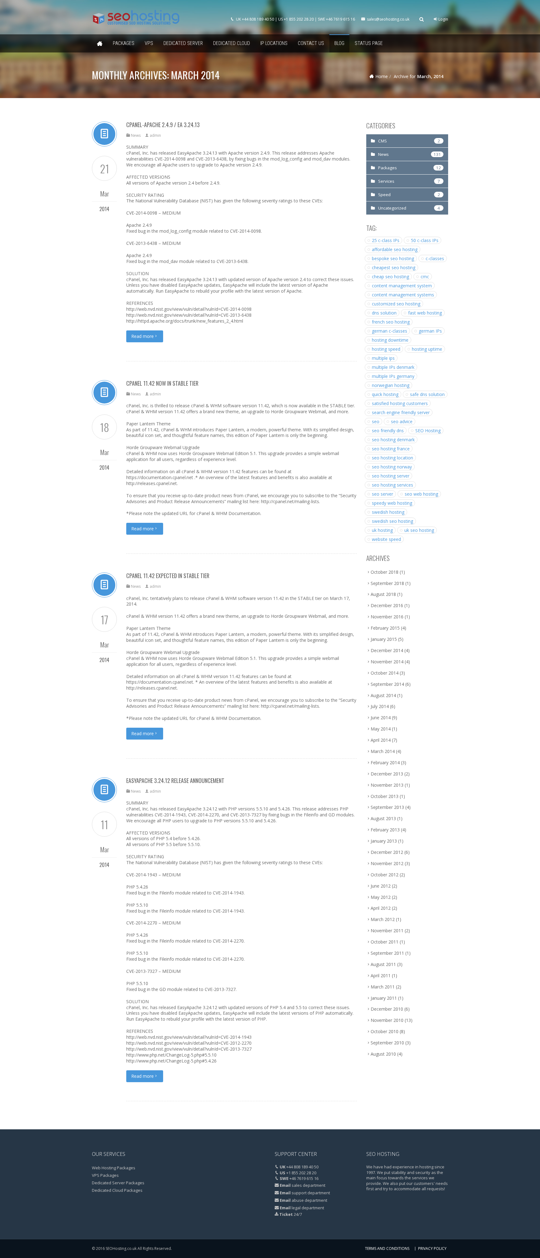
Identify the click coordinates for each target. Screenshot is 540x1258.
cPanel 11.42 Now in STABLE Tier (162, 383)
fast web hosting (425, 313)
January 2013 (384, 841)
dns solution (384, 313)
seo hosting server (390, 476)
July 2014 (380, 706)
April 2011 (381, 975)
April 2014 (381, 740)
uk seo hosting (419, 530)
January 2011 (384, 998)
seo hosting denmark (393, 440)
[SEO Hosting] (136, 17)
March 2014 (383, 751)
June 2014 (381, 718)
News (136, 135)
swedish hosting (388, 512)
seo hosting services (392, 485)
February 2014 (385, 762)
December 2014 (387, 650)
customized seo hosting (396, 304)
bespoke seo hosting (393, 258)
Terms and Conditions (387, 1248)
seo (375, 421)
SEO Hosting (428, 430)
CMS (382, 141)
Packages (123, 43)
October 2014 (384, 673)
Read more (142, 336)
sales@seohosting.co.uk (388, 19)
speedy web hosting (392, 503)
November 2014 (387, 662)
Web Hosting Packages (113, 1168)
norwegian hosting (390, 385)
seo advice (401, 421)
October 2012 (384, 875)
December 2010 (387, 1009)
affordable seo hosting (395, 249)
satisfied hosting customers (400, 403)
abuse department (309, 1200)
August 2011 (383, 964)
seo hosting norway (392, 467)
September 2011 (387, 953)
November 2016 (387, 617)
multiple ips (383, 358)
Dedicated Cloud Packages (117, 1190)
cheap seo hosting (390, 277)
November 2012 (387, 863)
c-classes (435, 258)
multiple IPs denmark (393, 367)
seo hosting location (392, 458)
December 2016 (387, 605)
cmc (425, 277)
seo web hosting (421, 494)
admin (155, 135)
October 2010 (384, 1031)
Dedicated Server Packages (118, 1183)
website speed (386, 539)
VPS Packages (105, 1175)
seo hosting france (391, 449)
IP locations (274, 43)
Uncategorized (392, 208)
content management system (402, 286)
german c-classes (389, 331)
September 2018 (387, 583)
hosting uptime (427, 349)
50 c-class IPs (424, 240)
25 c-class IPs (385, 240)
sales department (308, 1185)
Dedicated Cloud (231, 43)
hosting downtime (390, 340)
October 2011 (384, 942)
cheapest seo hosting (393, 267)
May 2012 (381, 897)
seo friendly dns (388, 430)
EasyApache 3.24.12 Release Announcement (175, 780)
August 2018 (383, 594)
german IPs (430, 331)
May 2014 (381, 729)
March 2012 (383, 919)
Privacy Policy (432, 1248)
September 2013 (387, 807)
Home (100, 43)
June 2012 (381, 886)
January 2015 (384, 639)
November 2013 (387, 785)
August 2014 (383, 695)
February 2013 (385, 830)
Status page (369, 43)
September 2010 (387, 1043)
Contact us (311, 43)
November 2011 (387, 931)
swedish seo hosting (392, 521)
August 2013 (383, 818)
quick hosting (385, 394)
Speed (384, 194)
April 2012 (381, 908)
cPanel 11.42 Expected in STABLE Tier (167, 576)
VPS (149, 43)
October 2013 (384, 796)
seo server (382, 494)
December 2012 (387, 852)
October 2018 (384, 572)
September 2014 (387, 684)
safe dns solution (427, 394)
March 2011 (383, 987)
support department (311, 1193)
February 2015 (385, 628)
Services (386, 181)
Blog (339, 43)
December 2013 (387, 774)
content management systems (403, 295)
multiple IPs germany (393, 376)
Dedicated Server (183, 43)
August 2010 (383, 1054)
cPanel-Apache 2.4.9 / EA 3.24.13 (163, 125)
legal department (308, 1208)
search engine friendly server (401, 412)
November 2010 (387, 1020)
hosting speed (386, 349)
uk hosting (382, 530)
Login (443, 19)
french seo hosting (391, 322)
